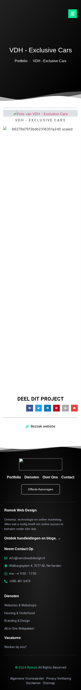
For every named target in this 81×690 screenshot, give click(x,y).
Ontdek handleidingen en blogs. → (32, 538)
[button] (72, 13)
